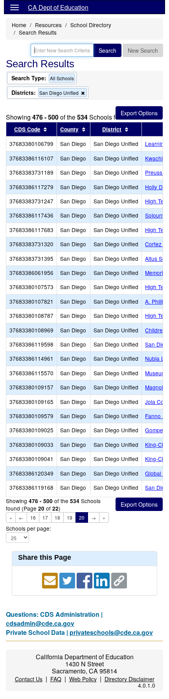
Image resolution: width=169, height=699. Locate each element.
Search (107, 50)
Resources (48, 25)
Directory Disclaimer (129, 679)
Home (19, 25)
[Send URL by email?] (50, 579)
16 (33, 517)
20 (81, 517)
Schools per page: (28, 528)
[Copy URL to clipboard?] (119, 579)
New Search (143, 50)
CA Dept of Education (58, 7)
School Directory (90, 25)
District (111, 129)
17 (45, 517)
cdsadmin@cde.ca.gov (40, 623)
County (69, 129)
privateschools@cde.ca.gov (111, 632)
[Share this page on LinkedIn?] (102, 579)
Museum (155, 373)
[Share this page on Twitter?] (68, 579)
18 (57, 517)
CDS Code (27, 129)
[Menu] (14, 7)
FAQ (55, 679)
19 (69, 517)
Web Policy (83, 679)
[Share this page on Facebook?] (85, 579)
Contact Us (28, 679)
